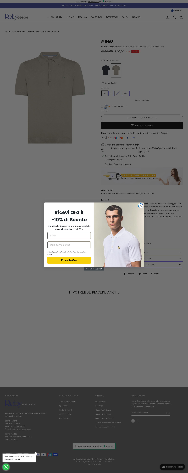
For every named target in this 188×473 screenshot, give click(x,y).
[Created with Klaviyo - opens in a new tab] (94, 269)
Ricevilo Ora (69, 260)
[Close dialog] (140, 206)
